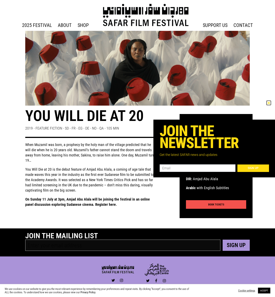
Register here (105, 204)
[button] (269, 103)
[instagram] (121, 280)
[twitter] (113, 280)
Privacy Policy (87, 292)
